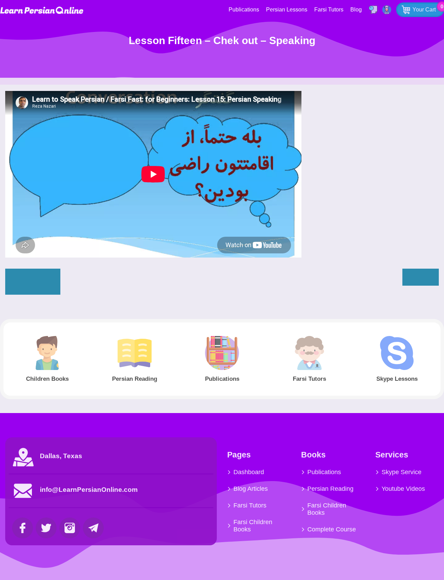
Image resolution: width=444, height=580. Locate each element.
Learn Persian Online (41, 10)
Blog (356, 9)
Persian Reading (330, 488)
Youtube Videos (403, 488)
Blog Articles (250, 488)
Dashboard (248, 472)
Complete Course (331, 529)
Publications (244, 9)
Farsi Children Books (252, 526)
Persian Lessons (286, 9)
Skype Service (401, 472)
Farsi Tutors (328, 9)
